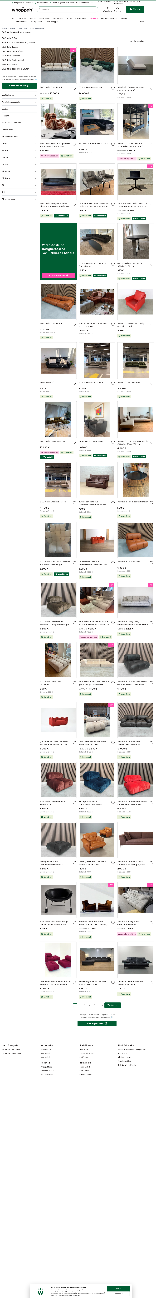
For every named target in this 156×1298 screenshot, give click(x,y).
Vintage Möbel (46, 1067)
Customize (118, 1293)
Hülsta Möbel (46, 1049)
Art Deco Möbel (47, 1074)
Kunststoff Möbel (86, 1053)
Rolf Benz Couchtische (127, 1065)
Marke (12, 28)
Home (4, 28)
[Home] (22, 9)
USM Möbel (45, 1057)
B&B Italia (23, 28)
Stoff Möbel (84, 1057)
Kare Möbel (45, 1053)
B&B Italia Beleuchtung (11, 1053)
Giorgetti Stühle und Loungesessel (132, 1049)
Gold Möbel (84, 1071)
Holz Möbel (83, 1049)
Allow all (118, 1288)
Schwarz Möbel (85, 1074)
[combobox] (69, 9)
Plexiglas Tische (124, 1057)
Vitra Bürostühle (124, 1061)
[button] (117, 2)
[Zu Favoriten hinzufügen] (74, 88)
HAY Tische (122, 1053)
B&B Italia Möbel (37, 28)
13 (101, 1005)
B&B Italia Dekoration (11, 1049)
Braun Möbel (84, 1067)
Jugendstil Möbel (47, 1071)
